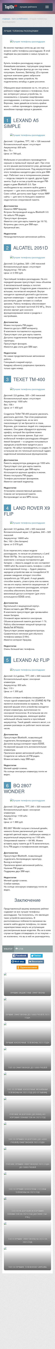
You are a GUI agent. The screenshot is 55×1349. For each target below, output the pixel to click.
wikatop (8, 948)
